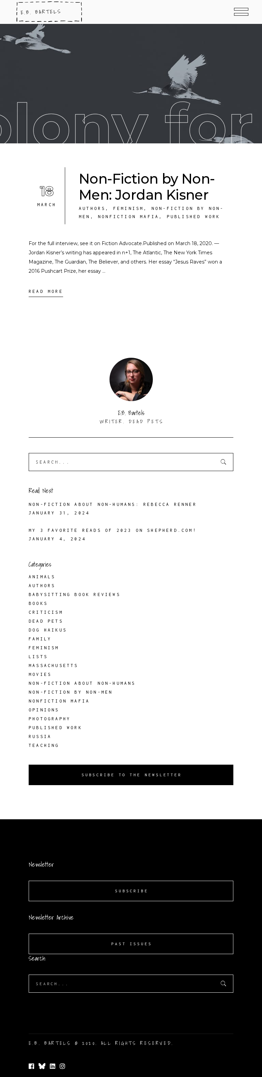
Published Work (193, 216)
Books (38, 603)
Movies (40, 674)
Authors (92, 208)
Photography (50, 718)
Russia (40, 736)
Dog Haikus (48, 630)
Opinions (44, 709)
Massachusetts (53, 665)
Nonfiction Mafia (128, 216)
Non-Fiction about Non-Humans (82, 683)
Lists (38, 656)
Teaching (44, 745)
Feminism (128, 208)
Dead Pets (46, 621)
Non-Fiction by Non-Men (71, 692)
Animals (42, 576)
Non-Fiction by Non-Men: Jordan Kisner (147, 186)
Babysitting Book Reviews (74, 594)
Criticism (46, 612)
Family (40, 638)
